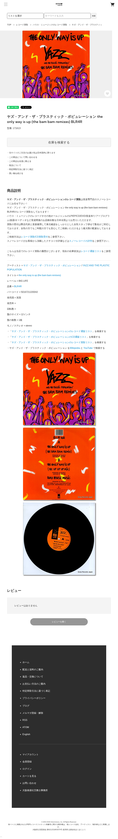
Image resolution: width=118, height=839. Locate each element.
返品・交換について (32, 676)
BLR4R (18, 286)
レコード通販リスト (91, 251)
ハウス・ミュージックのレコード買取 (50, 25)
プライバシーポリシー (33, 698)
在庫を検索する (59, 142)
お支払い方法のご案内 (33, 684)
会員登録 (27, 761)
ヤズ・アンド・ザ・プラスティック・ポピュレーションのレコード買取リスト (52, 342)
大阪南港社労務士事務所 (35, 790)
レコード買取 (22, 25)
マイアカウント (30, 754)
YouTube (88, 348)
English (26, 734)
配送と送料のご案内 (32, 669)
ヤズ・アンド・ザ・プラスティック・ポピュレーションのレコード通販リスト (52, 331)
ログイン (27, 769)
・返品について (14, 165)
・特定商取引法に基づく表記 (20, 169)
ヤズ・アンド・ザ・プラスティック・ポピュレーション (52, 265)
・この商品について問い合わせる (22, 157)
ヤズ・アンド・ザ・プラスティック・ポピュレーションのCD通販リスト (49, 337)
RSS (24, 720)
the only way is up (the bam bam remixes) (40, 275)
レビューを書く (59, 622)
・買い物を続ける (15, 173)
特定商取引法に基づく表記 (36, 691)
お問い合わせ (29, 783)
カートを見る (29, 776)
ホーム (25, 662)
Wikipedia (75, 348)
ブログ (25, 706)
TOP (9, 25)
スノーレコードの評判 (80, 241)
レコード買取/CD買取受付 (34, 237)
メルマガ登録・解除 (32, 713)
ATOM (25, 727)
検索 (94, 16)
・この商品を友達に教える (19, 161)
